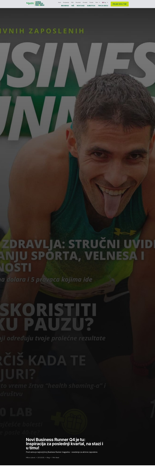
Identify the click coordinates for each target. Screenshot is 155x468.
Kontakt (85, 2)
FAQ (72, 2)
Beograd (65, 6)
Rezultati (78, 2)
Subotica (91, 6)
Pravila (91, 2)
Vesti (59, 2)
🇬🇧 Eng (104, 2)
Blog (48, 458)
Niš (72, 6)
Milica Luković (30, 458)
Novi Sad (80, 6)
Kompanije (66, 2)
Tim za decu (103, 6)
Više (96, 2)
